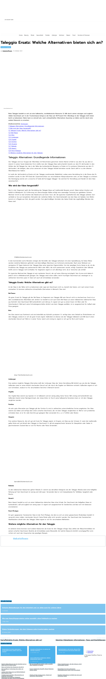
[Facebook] (85, 20)
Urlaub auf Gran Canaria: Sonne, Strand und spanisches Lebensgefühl (41, 675)
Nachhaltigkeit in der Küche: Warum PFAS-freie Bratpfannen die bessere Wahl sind (69, 649)
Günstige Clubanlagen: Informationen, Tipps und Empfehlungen (80, 640)
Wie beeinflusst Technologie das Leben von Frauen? (12, 669)
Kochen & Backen (5, 47)
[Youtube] (94, 20)
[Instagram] (88, 20)
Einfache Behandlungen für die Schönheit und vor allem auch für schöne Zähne (31, 608)
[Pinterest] (36, 50)
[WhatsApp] (42, 50)
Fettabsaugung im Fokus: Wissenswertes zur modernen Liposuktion (12, 675)
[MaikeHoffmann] (7, 541)
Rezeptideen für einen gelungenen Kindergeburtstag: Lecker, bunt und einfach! (12, 650)
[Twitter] (90, 20)
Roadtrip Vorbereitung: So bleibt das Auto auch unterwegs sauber (70, 675)
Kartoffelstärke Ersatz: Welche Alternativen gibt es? (21, 640)
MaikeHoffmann (7, 51)
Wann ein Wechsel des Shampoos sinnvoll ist (12, 667)
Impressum (90, 652)
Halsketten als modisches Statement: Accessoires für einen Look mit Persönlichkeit (12, 678)
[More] (48, 50)
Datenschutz (90, 651)
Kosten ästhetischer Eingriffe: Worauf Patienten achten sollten (42, 669)
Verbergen (24, 124)
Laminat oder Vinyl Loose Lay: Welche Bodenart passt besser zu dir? (13, 672)
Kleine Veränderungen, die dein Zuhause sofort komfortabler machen (28, 629)
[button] (2, 19)
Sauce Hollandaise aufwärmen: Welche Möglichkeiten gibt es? (40, 658)
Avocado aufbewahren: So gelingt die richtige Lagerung (40, 649)
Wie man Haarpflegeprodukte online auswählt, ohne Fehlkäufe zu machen (29, 618)
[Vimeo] (92, 20)
